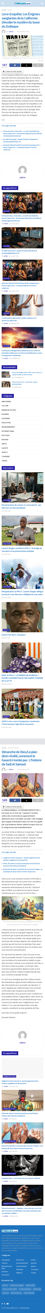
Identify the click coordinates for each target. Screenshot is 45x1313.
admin (11, 32)
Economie (6, 418)
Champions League (16, 1285)
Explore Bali (30, 1285)
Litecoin (5, 1293)
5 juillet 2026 (14, 1086)
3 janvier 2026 (17, 387)
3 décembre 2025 (15, 358)
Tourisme (6, 456)
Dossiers (5, 414)
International (8, 431)
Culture (10, 10)
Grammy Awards (25, 1289)
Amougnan (6, 401)
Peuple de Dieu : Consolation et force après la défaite (21, 1178)
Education (6, 423)
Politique (6, 435)
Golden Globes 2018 (9, 1289)
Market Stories (16, 1293)
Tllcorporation (24, 1308)
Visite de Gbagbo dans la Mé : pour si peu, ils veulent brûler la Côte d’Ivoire (27, 373)
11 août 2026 (7, 554)
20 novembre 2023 (23, 32)
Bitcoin (5, 1285)
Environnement (8, 427)
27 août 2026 (7, 511)
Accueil (4, 10)
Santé (4, 444)
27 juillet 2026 (14, 223)
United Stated (29, 1293)
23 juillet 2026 (14, 256)
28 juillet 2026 (7, 727)
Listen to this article (13, 71)
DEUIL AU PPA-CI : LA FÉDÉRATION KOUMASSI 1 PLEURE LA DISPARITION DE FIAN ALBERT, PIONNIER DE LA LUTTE (22, 678)
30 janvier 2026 (14, 323)
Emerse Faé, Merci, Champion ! (14, 634)
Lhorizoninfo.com (11, 1308)
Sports (5, 452)
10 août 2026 (7, 597)
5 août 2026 (6, 638)
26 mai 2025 (13, 1119)
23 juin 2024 (13, 1151)
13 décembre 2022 (18, 377)
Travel (4, 461)
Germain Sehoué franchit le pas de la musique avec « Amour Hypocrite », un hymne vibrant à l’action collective (22, 147)
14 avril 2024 (14, 1216)
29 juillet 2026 (7, 684)
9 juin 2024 (13, 1181)
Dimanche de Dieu (9, 410)
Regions (5, 439)
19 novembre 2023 (23, 769)
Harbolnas (37, 1289)
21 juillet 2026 (14, 291)
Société (5, 448)
